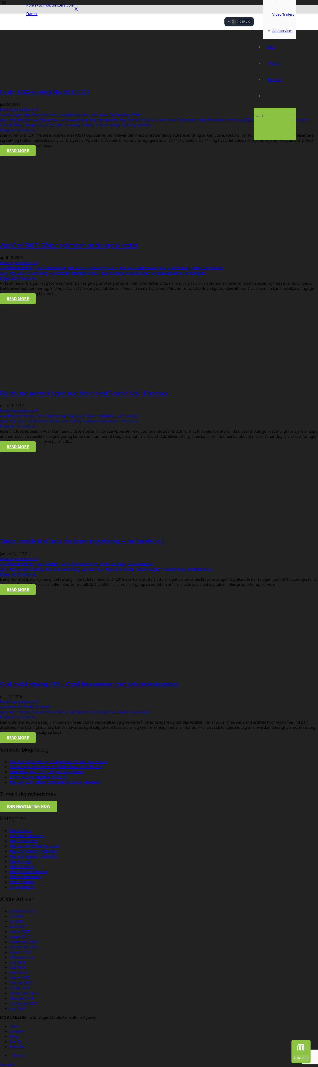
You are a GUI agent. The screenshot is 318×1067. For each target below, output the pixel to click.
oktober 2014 (21, 998)
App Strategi (179, 267)
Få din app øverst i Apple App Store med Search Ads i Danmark (84, 393)
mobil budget (137, 273)
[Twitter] (76, 9)
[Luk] (255, 133)
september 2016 (23, 947)
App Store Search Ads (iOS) (142, 267)
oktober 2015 (21, 957)
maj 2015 (17, 967)
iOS (49, 125)
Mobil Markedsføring (79, 563)
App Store (128, 119)
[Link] (125, 63)
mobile (87, 125)
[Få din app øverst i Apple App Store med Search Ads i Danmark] (40, 381)
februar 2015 (20, 982)
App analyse (19, 119)
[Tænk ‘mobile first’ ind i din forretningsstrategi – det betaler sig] (40, 529)
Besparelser (42, 712)
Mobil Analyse (21, 866)
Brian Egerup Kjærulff (19, 109)
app (3, 119)
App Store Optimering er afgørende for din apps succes (58, 761)
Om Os (15, 1041)
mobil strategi (66, 125)
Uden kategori (139, 563)
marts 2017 (19, 931)
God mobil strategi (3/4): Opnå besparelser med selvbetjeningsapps (89, 683)
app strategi (112, 273)
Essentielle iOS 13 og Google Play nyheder (46, 771)
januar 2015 (19, 988)
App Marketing (45, 119)
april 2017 (18, 926)
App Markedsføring (41, 114)
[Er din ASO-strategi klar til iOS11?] (40, 80)
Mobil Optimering (207, 267)
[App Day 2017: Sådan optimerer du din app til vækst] (40, 233)
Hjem (14, 1026)
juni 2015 (17, 962)
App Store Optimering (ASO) (115, 114)
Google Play (10, 125)
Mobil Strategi (112, 563)
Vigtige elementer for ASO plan (178, 273)
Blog (13, 1036)
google (302, 119)
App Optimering (74, 114)
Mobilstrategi (107, 125)
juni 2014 (17, 1008)
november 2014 (23, 993)
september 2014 (23, 1003)
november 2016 (23, 941)
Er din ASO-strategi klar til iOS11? (45, 92)
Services (16, 1031)
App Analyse (10, 114)
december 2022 (23, 911)
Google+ (7, 1064)
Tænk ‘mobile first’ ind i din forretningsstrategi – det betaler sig (82, 541)
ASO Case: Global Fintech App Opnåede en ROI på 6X (55, 766)
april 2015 (18, 972)
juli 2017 (16, 921)
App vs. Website (119, 569)
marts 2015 (19, 977)
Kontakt (16, 1046)
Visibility (128, 125)
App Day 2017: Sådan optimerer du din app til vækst (69, 245)
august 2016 (20, 952)
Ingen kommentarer (18, 130)
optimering (79, 712)
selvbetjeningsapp (133, 712)
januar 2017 (19, 936)
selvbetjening (103, 712)
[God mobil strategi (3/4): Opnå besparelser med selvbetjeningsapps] (40, 672)
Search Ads (70, 421)
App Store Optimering (178, 119)
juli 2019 (16, 916)
